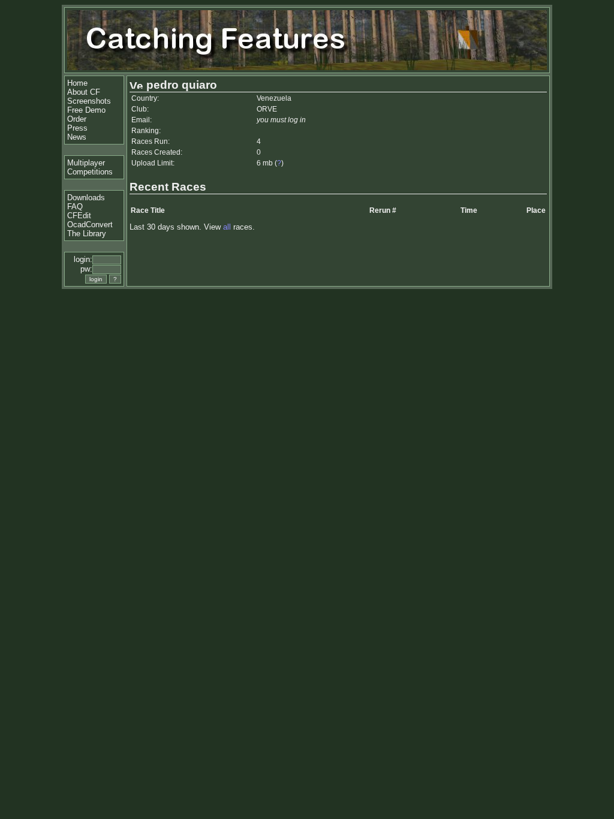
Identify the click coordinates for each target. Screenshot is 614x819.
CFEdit (79, 215)
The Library (86, 233)
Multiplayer (86, 162)
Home (77, 83)
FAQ (75, 206)
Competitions (90, 171)
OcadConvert (90, 224)
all (227, 226)
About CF (83, 92)
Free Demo (86, 110)
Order (76, 119)
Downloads (86, 197)
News (76, 137)
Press (77, 128)
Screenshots (89, 101)
